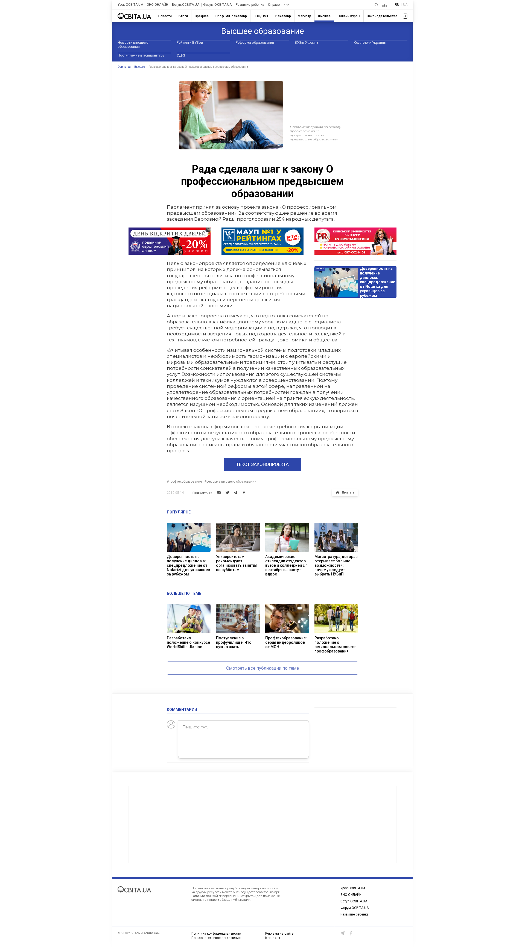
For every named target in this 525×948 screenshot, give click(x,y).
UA (405, 5)
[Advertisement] (262, 824)
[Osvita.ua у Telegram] (342, 933)
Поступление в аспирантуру (141, 55)
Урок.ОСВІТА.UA (130, 5)
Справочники (278, 5)
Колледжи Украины (370, 42)
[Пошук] (376, 5)
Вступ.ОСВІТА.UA (185, 5)
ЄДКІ (181, 55)
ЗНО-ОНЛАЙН (157, 5)
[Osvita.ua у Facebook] (351, 933)
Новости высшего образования (133, 44)
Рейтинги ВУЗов (190, 42)
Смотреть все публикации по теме (262, 668)
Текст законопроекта (262, 464)
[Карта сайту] (384, 5)
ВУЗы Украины (307, 42)
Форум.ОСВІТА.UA (217, 5)
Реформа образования (255, 42)
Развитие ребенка (250, 5)
